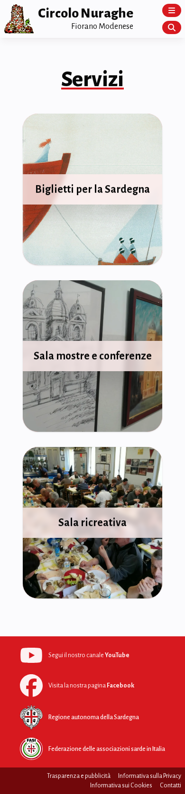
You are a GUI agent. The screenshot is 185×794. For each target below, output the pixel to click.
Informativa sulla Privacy (149, 776)
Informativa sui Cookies (121, 785)
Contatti (170, 785)
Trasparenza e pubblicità (79, 776)
